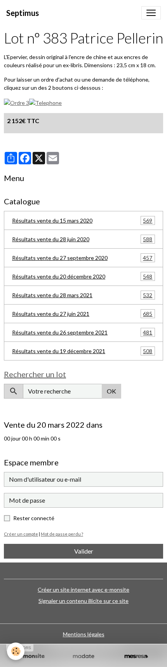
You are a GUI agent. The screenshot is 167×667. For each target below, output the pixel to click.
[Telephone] (45, 102)
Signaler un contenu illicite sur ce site (83, 600)
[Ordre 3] (16, 102)
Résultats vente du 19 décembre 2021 (82, 351)
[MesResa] (136, 656)
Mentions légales (83, 634)
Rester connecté (33, 518)
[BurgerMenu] (151, 12)
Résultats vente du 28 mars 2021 (82, 295)
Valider (83, 551)
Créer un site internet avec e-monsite (83, 589)
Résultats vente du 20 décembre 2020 (82, 276)
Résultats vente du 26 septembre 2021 (82, 332)
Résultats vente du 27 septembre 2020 (82, 257)
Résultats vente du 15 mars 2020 (82, 220)
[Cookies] (15, 651)
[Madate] (83, 656)
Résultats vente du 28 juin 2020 (82, 239)
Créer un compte (21, 533)
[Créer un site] (31, 656)
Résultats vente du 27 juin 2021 (82, 313)
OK (111, 391)
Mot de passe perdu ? (62, 533)
